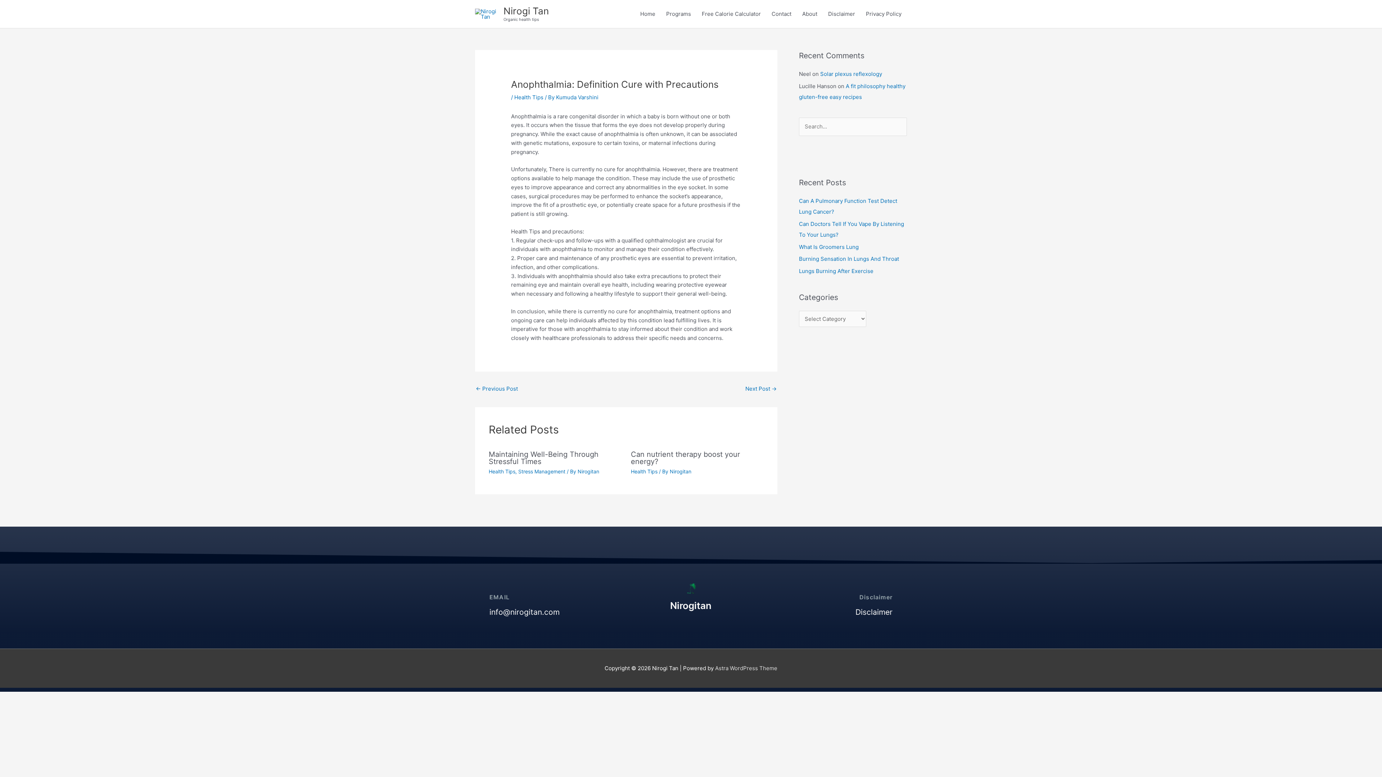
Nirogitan (691, 605)
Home (647, 13)
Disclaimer (841, 13)
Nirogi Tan (526, 11)
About (809, 13)
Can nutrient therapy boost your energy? (685, 458)
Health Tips (528, 97)
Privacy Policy (884, 13)
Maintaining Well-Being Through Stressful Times (544, 458)
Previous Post (497, 388)
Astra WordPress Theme (746, 668)
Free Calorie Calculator (731, 13)
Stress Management (541, 471)
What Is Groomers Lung (829, 247)
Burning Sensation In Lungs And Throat (849, 258)
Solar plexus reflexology (851, 74)
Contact (781, 13)
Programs (678, 13)
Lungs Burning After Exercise (836, 271)
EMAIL (499, 597)
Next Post (761, 388)
